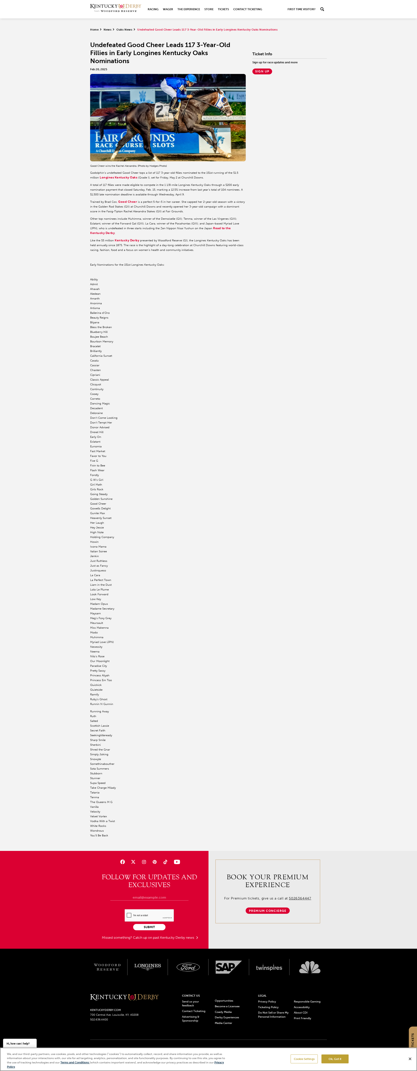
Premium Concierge (267, 911)
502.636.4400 (99, 1019)
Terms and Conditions (75, 1062)
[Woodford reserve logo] (107, 967)
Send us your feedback (190, 1003)
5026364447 (300, 898)
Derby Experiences (227, 1017)
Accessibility (302, 1007)
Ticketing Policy (268, 1007)
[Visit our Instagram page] (144, 862)
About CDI (301, 1012)
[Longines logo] (147, 967)
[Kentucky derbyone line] (124, 997)
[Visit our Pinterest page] (155, 862)
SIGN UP (262, 71)
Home (94, 29)
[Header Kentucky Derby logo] (115, 9)
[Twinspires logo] (269, 967)
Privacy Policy (267, 1001)
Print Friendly (302, 1018)
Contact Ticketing (247, 9)
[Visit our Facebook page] (122, 862)
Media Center (223, 1023)
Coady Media (223, 1012)
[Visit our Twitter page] (133, 862)
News (107, 29)
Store (208, 9)
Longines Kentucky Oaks (118, 177)
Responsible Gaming (307, 1001)
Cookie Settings (304, 1059)
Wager (168, 9)
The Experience (188, 9)
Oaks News (124, 29)
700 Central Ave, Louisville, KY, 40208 (114, 1014)
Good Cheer (127, 202)
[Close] (410, 1059)
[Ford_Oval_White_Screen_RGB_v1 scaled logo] (188, 967)
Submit (149, 927)
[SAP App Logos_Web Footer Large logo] (228, 967)
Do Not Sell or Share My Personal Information (273, 1014)
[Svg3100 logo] (309, 967)
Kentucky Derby (127, 240)
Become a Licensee (227, 1006)
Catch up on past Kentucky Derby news (164, 937)
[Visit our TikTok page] (165, 862)
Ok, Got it (335, 1059)
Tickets (223, 9)
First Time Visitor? (301, 9)
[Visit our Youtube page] (176, 862)
